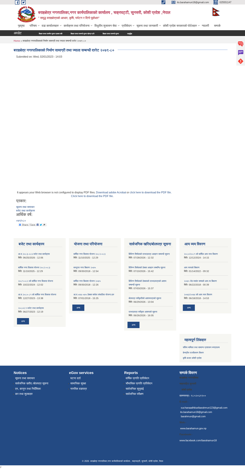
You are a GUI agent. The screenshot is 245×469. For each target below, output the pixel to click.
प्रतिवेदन (127, 25)
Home (17, 40)
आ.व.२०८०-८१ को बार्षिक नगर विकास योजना (37, 294)
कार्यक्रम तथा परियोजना (77, 25)
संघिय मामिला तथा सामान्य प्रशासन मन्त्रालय (201, 347)
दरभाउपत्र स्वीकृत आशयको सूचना (143, 311)
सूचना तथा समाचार (25, 207)
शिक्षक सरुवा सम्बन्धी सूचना (99, 34)
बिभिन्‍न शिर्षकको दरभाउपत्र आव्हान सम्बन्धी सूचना (149, 254)
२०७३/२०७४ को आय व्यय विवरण (198, 294)
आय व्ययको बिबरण (192, 267)
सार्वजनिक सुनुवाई (135, 388)
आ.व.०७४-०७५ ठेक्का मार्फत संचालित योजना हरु (94, 294)
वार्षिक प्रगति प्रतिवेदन (137, 378)
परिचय (33, 25)
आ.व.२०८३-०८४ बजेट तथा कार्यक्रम (34, 254)
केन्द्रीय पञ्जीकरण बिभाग (193, 352)
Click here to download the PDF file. (92, 196)
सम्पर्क (217, 25)
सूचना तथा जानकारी (147, 25)
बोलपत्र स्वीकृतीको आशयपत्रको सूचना (145, 298)
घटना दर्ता (75, 378)
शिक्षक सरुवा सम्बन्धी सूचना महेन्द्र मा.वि (71, 34)
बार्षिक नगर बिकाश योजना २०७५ (87, 281)
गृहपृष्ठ (21, 25)
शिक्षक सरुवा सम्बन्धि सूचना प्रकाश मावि (39, 34)
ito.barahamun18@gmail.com (196, 412)
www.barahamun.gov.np (193, 428)
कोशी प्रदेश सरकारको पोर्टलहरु (180, 25)
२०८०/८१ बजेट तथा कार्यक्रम (31, 308)
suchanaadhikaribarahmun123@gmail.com (204, 407)
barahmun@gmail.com (193, 416)
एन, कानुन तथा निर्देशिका (28, 388)
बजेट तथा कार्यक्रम (25, 210)
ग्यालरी (205, 25)
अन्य (23, 321)
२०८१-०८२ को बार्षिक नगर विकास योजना (35, 281)
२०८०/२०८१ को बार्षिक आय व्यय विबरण (201, 254)
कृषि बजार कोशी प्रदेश (192, 358)
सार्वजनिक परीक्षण (134, 394)
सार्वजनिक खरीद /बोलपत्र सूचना (31, 383)
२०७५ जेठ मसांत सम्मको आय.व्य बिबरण (200, 281)
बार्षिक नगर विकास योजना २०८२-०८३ (34, 267)
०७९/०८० (21, 220)
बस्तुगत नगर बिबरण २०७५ (85, 267)
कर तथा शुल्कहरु (24, 394)
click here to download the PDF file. (151, 192)
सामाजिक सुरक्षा (78, 383)
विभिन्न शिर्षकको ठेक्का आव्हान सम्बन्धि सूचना (147, 267)
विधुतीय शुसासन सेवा (105, 25)
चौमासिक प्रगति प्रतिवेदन (139, 383)
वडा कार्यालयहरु (50, 25)
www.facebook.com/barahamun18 (198, 440)
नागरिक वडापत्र (78, 388)
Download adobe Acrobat (111, 192)
